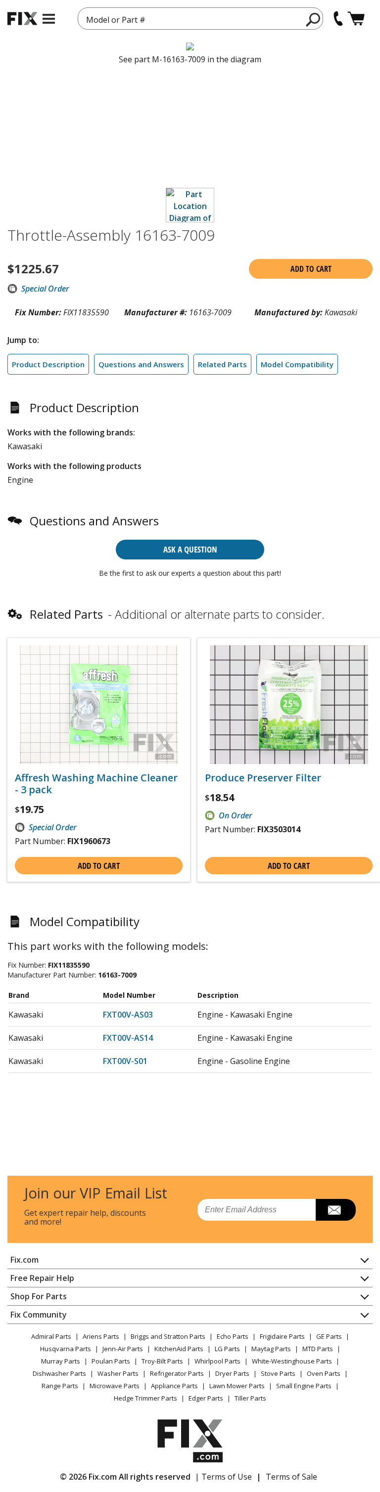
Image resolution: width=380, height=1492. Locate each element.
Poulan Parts (111, 1361)
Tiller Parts (250, 1398)
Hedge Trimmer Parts (145, 1398)
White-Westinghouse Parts (292, 1361)
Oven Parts (323, 1373)
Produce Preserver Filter (263, 778)
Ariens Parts (101, 1336)
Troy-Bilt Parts (162, 1361)
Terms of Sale (291, 1476)
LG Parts (227, 1348)
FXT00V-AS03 (128, 1014)
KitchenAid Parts (178, 1348)
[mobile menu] (49, 19)
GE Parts (329, 1336)
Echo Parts (232, 1336)
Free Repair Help (42, 1278)
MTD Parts (317, 1348)
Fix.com (24, 1259)
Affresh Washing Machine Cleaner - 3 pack (96, 784)
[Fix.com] (22, 18)
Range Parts (60, 1385)
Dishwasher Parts (59, 1373)
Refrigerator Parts (177, 1373)
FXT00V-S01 (125, 1061)
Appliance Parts (174, 1385)
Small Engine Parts (304, 1385)
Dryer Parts (232, 1373)
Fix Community (38, 1314)
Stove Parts (278, 1373)
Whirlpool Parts (217, 1361)
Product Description (48, 364)
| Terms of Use (223, 1476)
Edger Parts (206, 1398)
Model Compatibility (297, 364)
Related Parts (222, 364)
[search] (313, 19)
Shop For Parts (38, 1296)
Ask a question (190, 549)
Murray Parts (60, 1361)
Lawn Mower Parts (237, 1385)
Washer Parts (118, 1373)
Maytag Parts (271, 1348)
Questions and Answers (141, 364)
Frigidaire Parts (282, 1336)
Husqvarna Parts (65, 1348)
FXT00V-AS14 (128, 1037)
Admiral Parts (51, 1336)
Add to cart (311, 268)
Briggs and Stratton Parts (168, 1336)
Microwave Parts (115, 1385)
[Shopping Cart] (356, 18)
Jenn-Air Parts (122, 1348)
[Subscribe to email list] (336, 1210)
